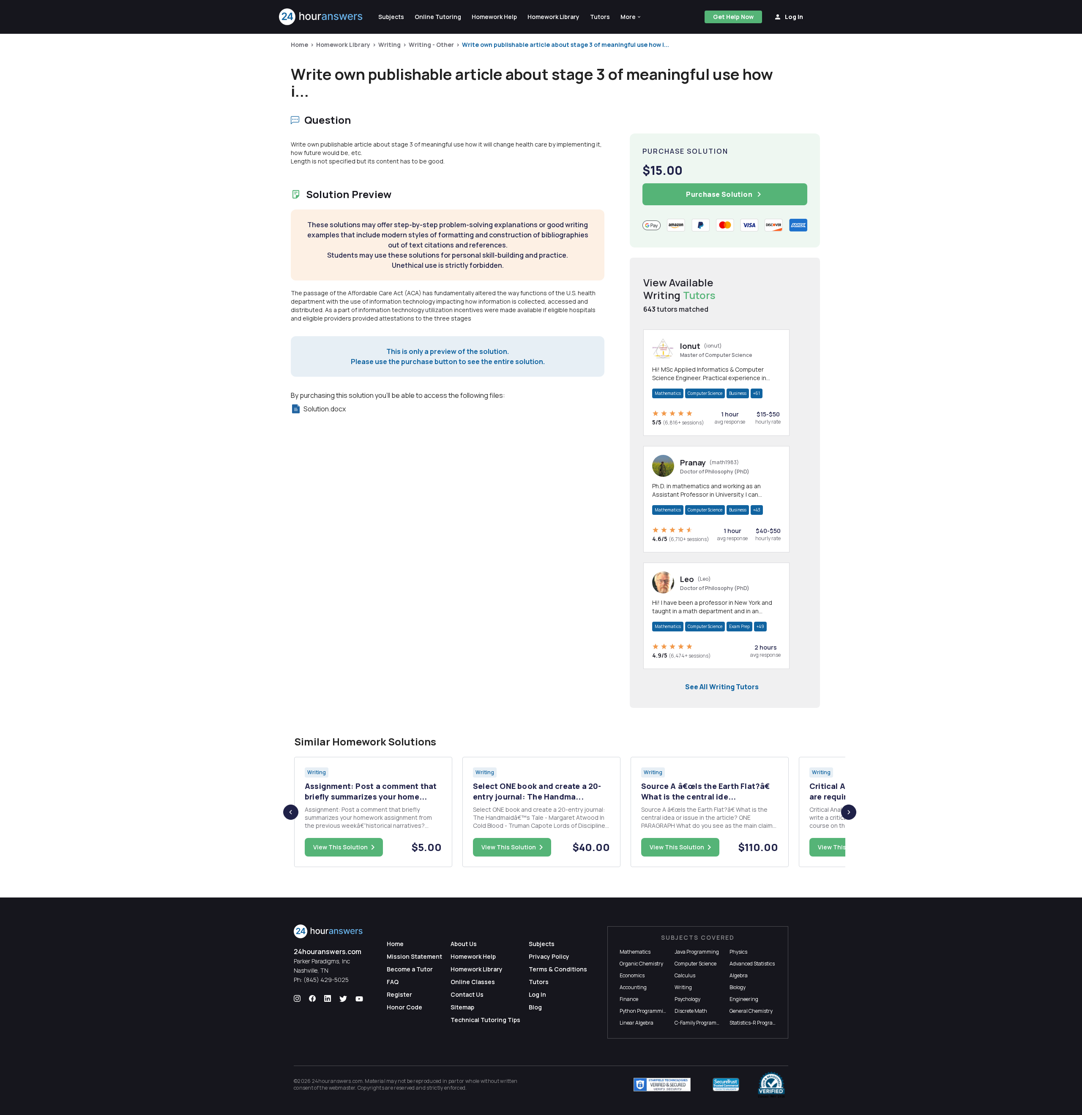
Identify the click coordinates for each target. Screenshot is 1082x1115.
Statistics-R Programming (760, 1022)
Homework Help (473, 956)
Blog (535, 1007)
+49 (760, 626)
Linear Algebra (636, 1022)
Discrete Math (691, 1010)
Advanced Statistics (752, 963)
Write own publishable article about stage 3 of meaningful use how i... (565, 45)
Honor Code (404, 1007)
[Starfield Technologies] (662, 1084)
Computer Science (705, 393)
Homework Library (343, 45)
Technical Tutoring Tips (485, 1020)
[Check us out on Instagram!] (297, 999)
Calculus (685, 975)
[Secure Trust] (726, 1084)
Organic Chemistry (641, 963)
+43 (756, 510)
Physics (738, 951)
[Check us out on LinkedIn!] (327, 999)
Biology (738, 987)
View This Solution (340, 847)
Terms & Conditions (558, 969)
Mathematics (668, 393)
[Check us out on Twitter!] (343, 999)
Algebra (739, 975)
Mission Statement (414, 956)
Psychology (687, 999)
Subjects (542, 944)
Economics (632, 975)
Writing (389, 45)
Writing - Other (431, 45)
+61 (756, 393)
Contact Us (467, 994)
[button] (631, 17)
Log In (537, 994)
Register (399, 994)
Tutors (539, 982)
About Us (464, 944)
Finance (629, 999)
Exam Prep (739, 626)
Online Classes (473, 982)
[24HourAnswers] (321, 16)
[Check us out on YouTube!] (359, 999)
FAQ (393, 982)
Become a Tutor (410, 969)
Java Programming (697, 951)
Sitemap (462, 1007)
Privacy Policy (549, 956)
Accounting (633, 987)
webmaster (342, 1087)
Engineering (744, 999)
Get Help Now (733, 17)
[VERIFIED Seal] (771, 1084)
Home (299, 45)
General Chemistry (751, 1010)
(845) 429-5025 (326, 980)
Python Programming (644, 1010)
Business (737, 393)
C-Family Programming (702, 1022)
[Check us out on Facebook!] (312, 999)
